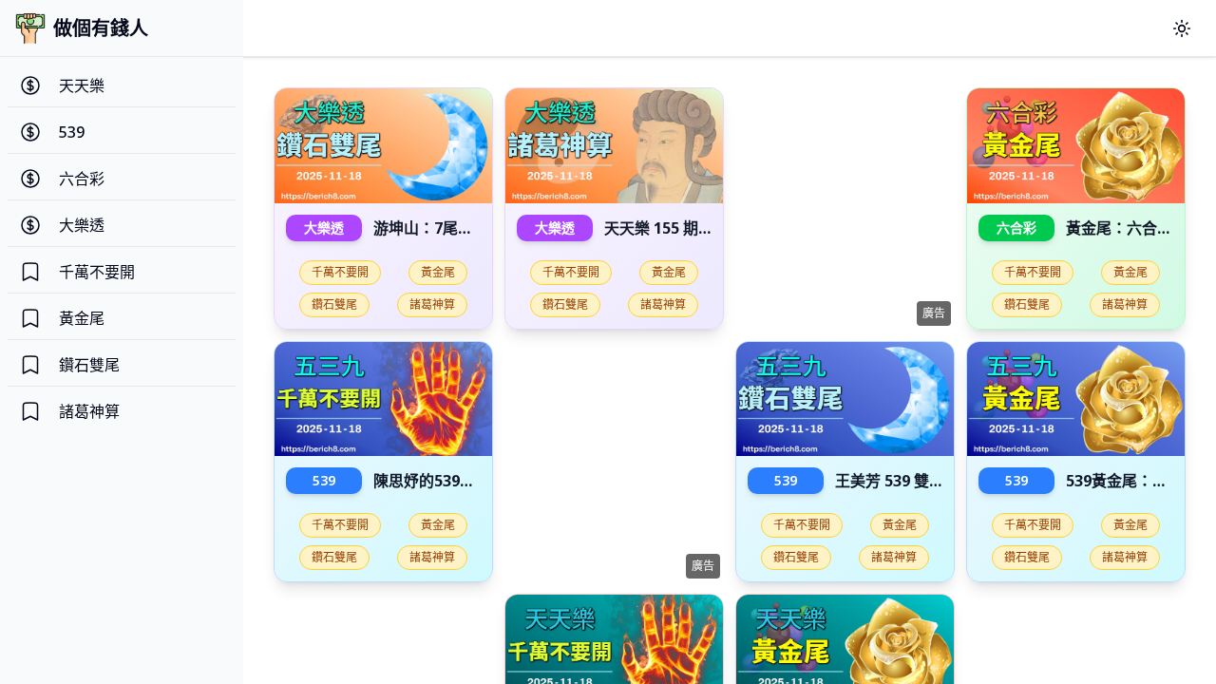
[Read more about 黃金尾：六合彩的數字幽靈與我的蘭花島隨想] (1076, 145)
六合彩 (1016, 227)
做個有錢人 (100, 28)
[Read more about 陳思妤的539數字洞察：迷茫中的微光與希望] (383, 399)
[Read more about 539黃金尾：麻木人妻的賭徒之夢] (1076, 399)
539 (324, 480)
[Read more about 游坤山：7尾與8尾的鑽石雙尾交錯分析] (383, 145)
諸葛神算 (432, 304)
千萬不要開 (340, 272)
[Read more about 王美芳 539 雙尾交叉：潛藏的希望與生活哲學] (845, 399)
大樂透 (324, 227)
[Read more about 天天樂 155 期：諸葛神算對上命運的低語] (614, 145)
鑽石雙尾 (334, 304)
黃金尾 (438, 272)
